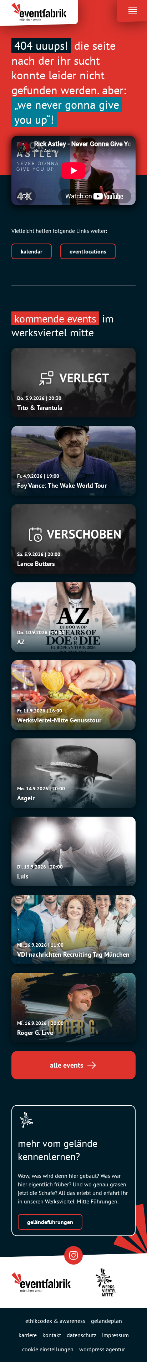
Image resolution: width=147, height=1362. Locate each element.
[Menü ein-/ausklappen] (132, 9)
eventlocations (88, 251)
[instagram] (73, 1255)
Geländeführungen (50, 1221)
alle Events (66, 1065)
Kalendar (31, 251)
